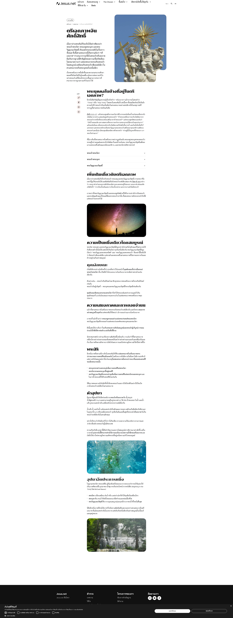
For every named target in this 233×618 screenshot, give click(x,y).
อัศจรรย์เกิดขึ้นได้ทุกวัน (139, 2)
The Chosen (108, 2)
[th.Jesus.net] (66, 3)
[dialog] (116, 611)
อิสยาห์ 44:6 (136, 181)
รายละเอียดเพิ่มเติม (78, 609)
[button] (44, 616)
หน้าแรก (81, 2)
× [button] (231, 606)
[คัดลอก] (79, 98)
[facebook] (159, 598)
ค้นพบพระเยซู (92, 2)
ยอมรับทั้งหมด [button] (172, 611)
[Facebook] (79, 102)
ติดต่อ (93, 5)
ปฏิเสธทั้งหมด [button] (209, 611)
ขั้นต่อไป (122, 2)
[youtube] (154, 598)
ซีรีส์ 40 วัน (82, 5)
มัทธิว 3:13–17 (92, 114)
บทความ (75, 24)
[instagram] (150, 598)
